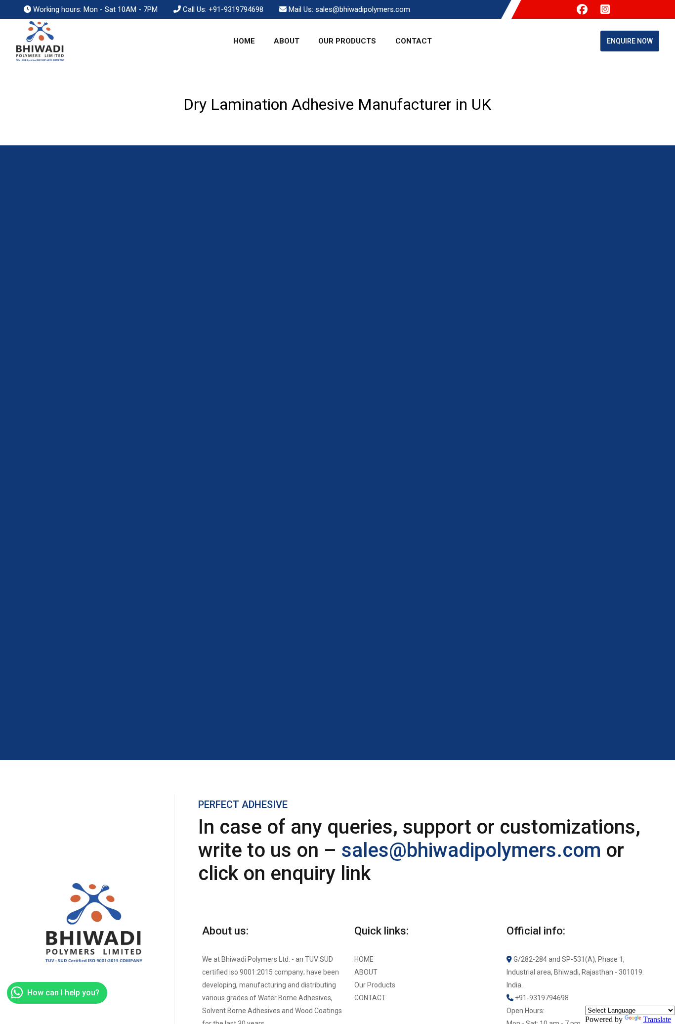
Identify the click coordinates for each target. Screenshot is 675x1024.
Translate (657, 1019)
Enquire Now (630, 41)
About (286, 41)
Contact (413, 41)
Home (244, 41)
